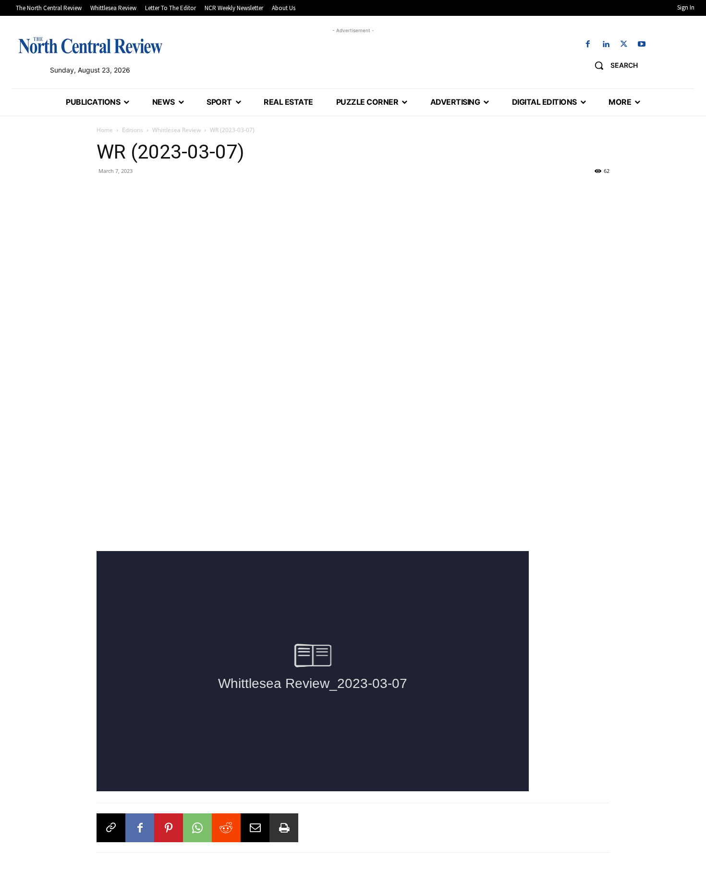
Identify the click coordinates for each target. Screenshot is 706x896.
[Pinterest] (168, 827)
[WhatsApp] (197, 827)
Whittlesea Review (176, 130)
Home (105, 130)
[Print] (283, 827)
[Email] (255, 827)
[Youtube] (641, 44)
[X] (623, 44)
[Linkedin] (605, 44)
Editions (132, 130)
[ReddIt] (226, 827)
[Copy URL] (111, 827)
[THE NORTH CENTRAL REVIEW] (90, 45)
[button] (612, 65)
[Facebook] (588, 44)
